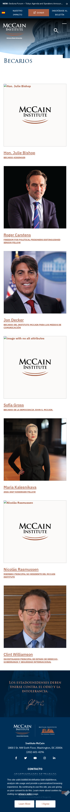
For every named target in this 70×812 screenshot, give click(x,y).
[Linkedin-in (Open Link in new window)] (54, 758)
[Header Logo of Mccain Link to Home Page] (14, 31)
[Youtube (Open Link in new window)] (35, 758)
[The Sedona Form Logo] (48, 730)
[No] (64, 792)
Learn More (26, 802)
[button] (56, 30)
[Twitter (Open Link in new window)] (25, 758)
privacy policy (25, 794)
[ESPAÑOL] (3, 12)
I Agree (46, 804)
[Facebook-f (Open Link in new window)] (16, 758)
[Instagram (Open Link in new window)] (44, 758)
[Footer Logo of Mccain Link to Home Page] (22, 730)
